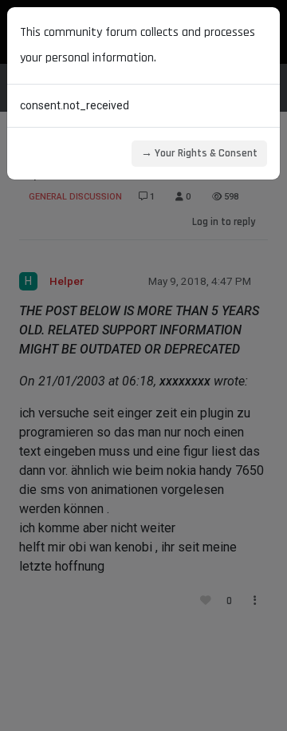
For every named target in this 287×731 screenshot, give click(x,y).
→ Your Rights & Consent (199, 153)
